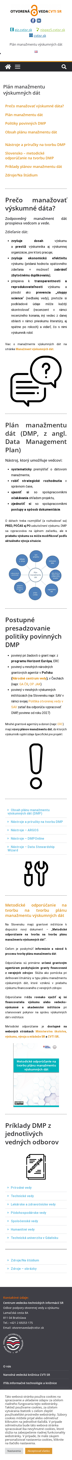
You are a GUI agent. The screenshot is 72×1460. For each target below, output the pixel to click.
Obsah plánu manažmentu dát (31, 132)
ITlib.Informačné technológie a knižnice (30, 1383)
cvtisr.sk (40, 35)
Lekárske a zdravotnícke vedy (33, 1204)
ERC (60, 724)
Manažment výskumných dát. (35, 349)
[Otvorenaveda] (8, 66)
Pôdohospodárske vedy (28, 1213)
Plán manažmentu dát (24, 114)
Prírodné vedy (21, 1188)
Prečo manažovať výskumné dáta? (34, 106)
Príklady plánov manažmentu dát (33, 166)
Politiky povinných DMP (25, 123)
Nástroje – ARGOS (25, 830)
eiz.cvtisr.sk (23, 30)
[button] (36, 812)
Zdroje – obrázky (24, 1269)
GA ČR (23, 684)
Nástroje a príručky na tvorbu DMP (35, 144)
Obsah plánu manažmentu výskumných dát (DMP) (29, 811)
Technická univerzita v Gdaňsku (34, 1238)
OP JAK (35, 684)
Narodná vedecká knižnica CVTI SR (26, 1375)
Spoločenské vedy (24, 1221)
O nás (7, 1366)
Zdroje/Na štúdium (21, 175)
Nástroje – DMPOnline (27, 838)
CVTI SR (53, 1036)
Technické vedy (22, 1196)
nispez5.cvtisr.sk (52, 30)
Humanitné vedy (23, 1229)
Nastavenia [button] (14, 1451)
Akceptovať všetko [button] (39, 1451)
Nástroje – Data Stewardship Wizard (31, 848)
